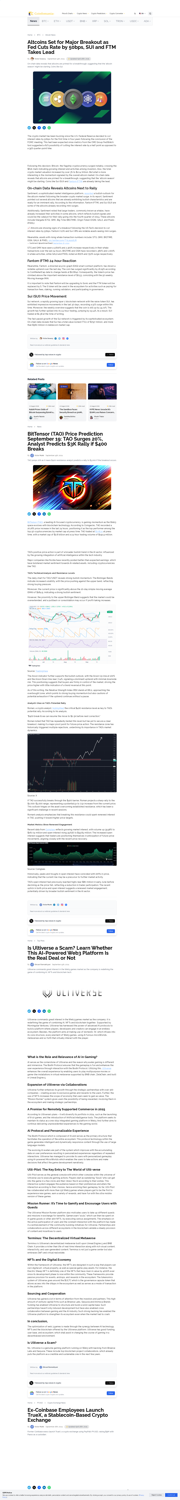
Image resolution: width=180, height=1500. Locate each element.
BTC (44, 21)
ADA (146, 21)
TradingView (42, 671)
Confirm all (171, 1495)
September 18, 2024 (61, 243)
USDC (133, 21)
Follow (110, 365)
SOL (106, 21)
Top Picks (40, 941)
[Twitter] (59, 338)
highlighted (58, 708)
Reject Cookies (157, 1495)
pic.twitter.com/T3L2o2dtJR (63, 240)
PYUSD (40, 1403)
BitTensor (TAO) (35, 522)
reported (88, 193)
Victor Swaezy (48, 338)
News (33, 21)
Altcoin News (50, 35)
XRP (94, 21)
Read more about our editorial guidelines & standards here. (50, 345)
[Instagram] (63, 338)
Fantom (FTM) (76, 181)
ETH (56, 21)
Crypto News (82, 13)
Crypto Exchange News (57, 1403)
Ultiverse (106, 1068)
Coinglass (50, 829)
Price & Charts (67, 13)
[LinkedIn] (55, 338)
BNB (82, 21)
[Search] (150, 13)
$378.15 (99, 531)
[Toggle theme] (135, 13)
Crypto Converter (116, 13)
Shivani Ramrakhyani (50, 1367)
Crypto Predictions (98, 13)
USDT (69, 21)
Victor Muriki (47, 905)
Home (30, 35)
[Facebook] (67, 338)
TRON (119, 21)
